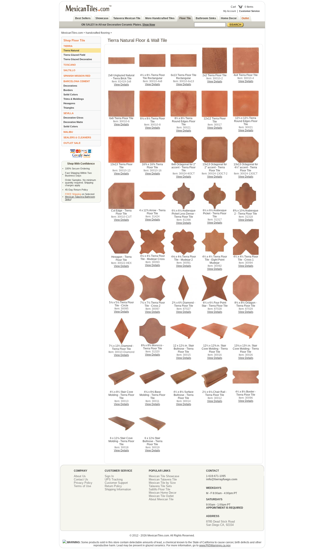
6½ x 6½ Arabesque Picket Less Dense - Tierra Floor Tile (184, 213)
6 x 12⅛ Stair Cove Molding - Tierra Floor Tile (121, 441)
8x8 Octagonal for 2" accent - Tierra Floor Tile (183, 167)
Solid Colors (70, 94)
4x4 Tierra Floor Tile (246, 75)
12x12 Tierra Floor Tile (215, 120)
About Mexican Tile (161, 499)
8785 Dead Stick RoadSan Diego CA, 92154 (220, 523)
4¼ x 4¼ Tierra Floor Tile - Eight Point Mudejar (214, 259)
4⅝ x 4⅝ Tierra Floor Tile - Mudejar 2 (183, 258)
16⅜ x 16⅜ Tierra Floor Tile (152, 166)
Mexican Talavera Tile (163, 479)
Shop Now (148, 24)
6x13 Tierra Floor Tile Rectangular (183, 77)
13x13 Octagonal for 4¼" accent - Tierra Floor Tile (246, 167)
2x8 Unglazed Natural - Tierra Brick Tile (121, 77)
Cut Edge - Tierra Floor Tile (121, 212)
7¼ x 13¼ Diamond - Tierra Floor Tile (121, 347)
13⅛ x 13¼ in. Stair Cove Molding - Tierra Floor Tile (246, 348)
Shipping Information (118, 489)
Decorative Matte (73, 122)
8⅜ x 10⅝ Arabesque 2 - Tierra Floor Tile (245, 212)
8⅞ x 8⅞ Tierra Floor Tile (152, 120)
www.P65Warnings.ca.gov (215, 545)
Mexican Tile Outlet (161, 496)
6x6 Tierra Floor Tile (121, 118)
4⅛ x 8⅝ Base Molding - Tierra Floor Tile (152, 395)
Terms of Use (82, 486)
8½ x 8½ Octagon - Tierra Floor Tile (246, 304)
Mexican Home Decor (162, 492)
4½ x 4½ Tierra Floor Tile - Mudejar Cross (152, 257)
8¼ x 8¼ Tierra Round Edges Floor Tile (183, 121)
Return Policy (113, 486)
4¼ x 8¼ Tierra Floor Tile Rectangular (152, 77)
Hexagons (69, 103)
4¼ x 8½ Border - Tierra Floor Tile (245, 393)
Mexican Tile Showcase (164, 476)
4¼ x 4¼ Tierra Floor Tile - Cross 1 (245, 258)
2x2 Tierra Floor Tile (215, 75)
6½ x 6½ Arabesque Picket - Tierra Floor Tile (215, 213)
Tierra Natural (71, 50)
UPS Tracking (114, 479)
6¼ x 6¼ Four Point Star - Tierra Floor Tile (215, 304)
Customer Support (116, 482)
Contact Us (81, 479)
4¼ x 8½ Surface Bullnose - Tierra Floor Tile (183, 395)
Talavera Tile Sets (160, 486)
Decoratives (70, 85)
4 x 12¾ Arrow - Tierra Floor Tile (152, 212)
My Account (229, 11)
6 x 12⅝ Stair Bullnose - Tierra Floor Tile (152, 441)
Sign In (109, 476)
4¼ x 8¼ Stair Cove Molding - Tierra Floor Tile (121, 395)
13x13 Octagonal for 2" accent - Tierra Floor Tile (215, 167)
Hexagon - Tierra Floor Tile (121, 258)
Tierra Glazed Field (74, 55)
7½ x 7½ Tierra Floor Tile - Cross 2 (152, 304)
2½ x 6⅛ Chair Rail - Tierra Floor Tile (214, 393)
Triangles (68, 107)
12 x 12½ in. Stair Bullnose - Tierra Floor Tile (183, 348)
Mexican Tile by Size (162, 482)
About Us (80, 476)
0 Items (249, 6)
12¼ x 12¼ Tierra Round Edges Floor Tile (245, 121)
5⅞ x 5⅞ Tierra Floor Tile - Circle (121, 304)
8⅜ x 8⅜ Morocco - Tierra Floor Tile (152, 347)
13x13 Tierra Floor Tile (121, 166)
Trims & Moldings (73, 99)
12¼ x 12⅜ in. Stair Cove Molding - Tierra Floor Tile (215, 348)
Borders (68, 90)
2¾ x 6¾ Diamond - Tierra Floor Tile (183, 304)
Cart (233, 6)
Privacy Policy (83, 482)
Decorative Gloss (73, 117)
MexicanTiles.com (72, 32)
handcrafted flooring (98, 32)
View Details (121, 84)
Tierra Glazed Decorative (77, 59)
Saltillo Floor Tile (159, 489)
